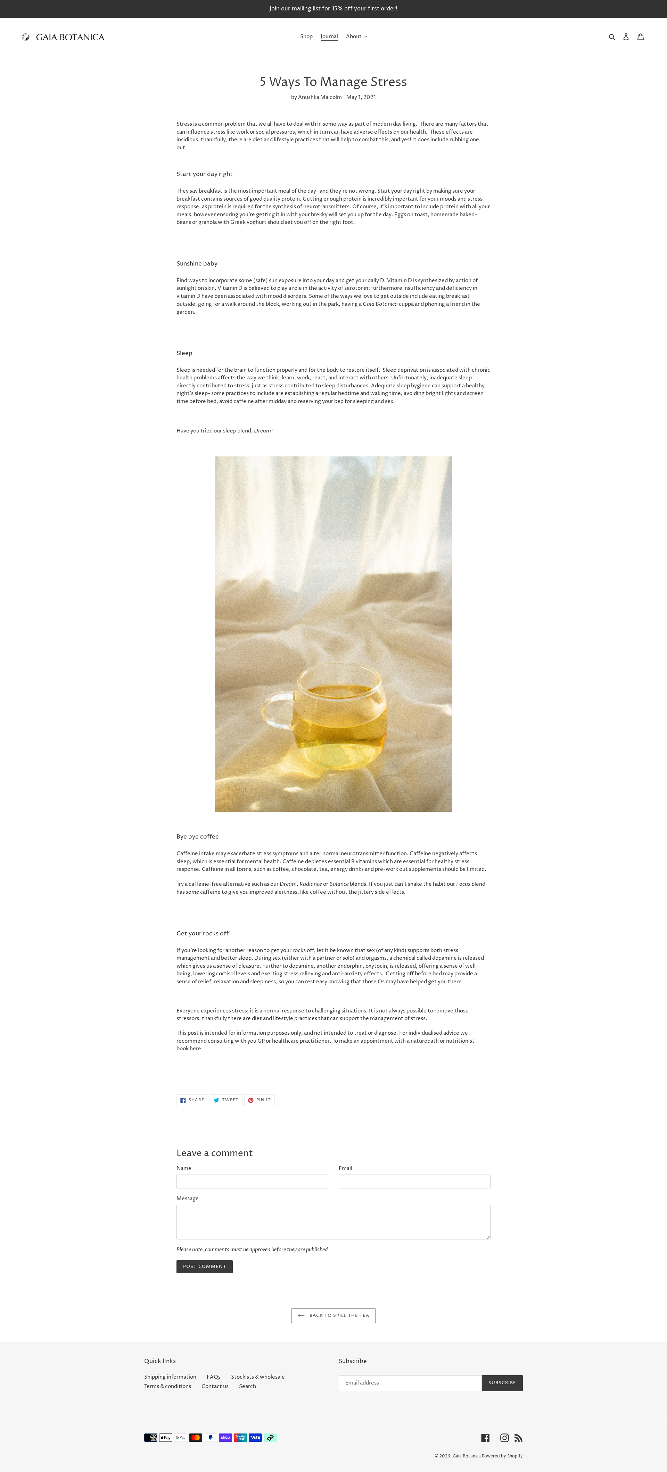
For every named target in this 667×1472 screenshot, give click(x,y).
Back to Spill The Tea (339, 1315)
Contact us (215, 1386)
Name (183, 1168)
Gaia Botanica (467, 1456)
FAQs (214, 1377)
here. (196, 1048)
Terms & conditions (167, 1386)
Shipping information (170, 1377)
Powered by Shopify (502, 1456)
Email (345, 1168)
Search (247, 1386)
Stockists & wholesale (258, 1377)
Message (187, 1198)
